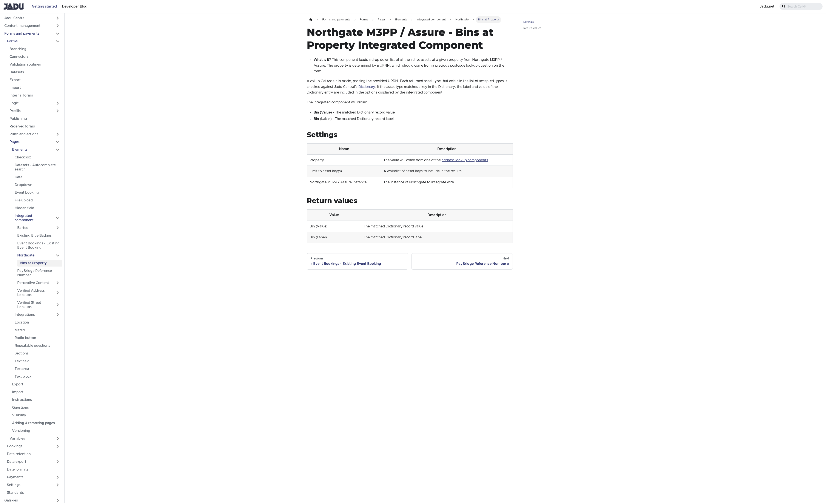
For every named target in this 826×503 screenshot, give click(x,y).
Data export (16, 461)
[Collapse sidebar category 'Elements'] (57, 149)
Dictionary (366, 87)
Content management (22, 26)
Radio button (25, 338)
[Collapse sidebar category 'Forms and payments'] (57, 33)
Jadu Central (14, 18)
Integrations (25, 314)
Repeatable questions (32, 345)
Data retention (19, 454)
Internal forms (21, 95)
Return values (532, 28)
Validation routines (25, 64)
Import (15, 87)
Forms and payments (21, 33)
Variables (17, 438)
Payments (15, 477)
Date (18, 177)
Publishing (18, 118)
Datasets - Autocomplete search (35, 167)
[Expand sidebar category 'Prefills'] (57, 110)
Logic (13, 103)
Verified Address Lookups (31, 293)
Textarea (22, 369)
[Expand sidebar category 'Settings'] (57, 485)
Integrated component (24, 218)
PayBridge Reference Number (34, 273)
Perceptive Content (33, 283)
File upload (24, 200)
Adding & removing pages (33, 423)
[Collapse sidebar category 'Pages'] (57, 141)
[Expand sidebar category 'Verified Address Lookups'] (57, 292)
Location (22, 322)
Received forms (22, 126)
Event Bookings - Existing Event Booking (38, 245)
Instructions (22, 400)
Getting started (44, 6)
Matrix (20, 330)
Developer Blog (74, 6)
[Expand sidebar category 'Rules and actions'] (57, 134)
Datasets (16, 72)
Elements (20, 149)
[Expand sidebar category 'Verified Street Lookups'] (57, 304)
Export (15, 80)
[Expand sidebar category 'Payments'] (57, 477)
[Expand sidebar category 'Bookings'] (57, 446)
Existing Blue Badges (34, 235)
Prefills (15, 111)
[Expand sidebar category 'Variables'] (57, 438)
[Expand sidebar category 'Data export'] (57, 461)
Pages (14, 142)
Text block (23, 376)
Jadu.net (767, 6)
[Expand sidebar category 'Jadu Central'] (57, 18)
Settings (13, 485)
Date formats (17, 469)
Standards (15, 492)
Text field (22, 361)
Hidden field (24, 208)
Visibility (19, 415)
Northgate (25, 255)
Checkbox (23, 157)
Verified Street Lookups (29, 305)
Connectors (19, 56)
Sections (22, 353)
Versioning (21, 430)
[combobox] (801, 6)
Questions (20, 407)
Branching (17, 49)
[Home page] (311, 19)
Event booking (27, 192)
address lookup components (465, 160)
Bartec (22, 228)
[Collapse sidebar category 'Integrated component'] (57, 218)
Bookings (14, 446)
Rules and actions (23, 134)
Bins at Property (33, 263)
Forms (12, 41)
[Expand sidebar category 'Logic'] (57, 103)
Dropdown (23, 185)
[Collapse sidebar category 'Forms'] (57, 41)
